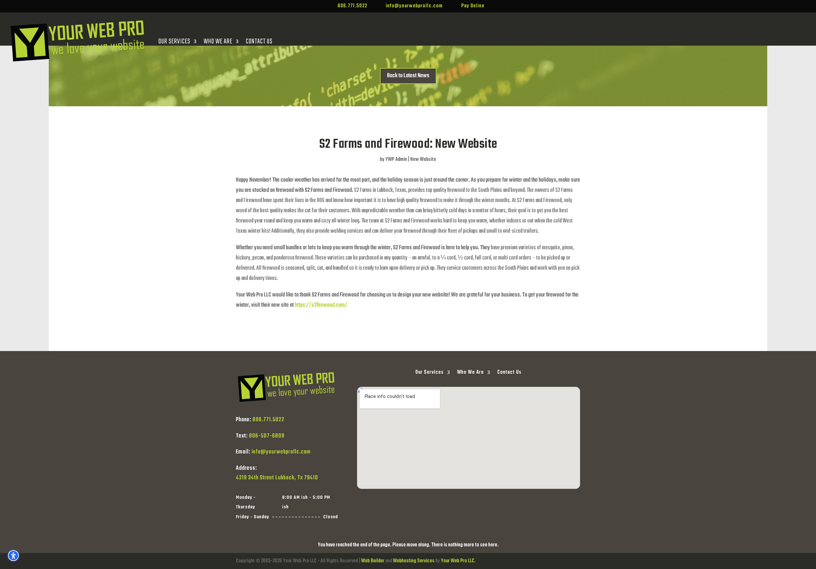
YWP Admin (396, 159)
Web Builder (372, 561)
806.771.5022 (268, 419)
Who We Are (218, 41)
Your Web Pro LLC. (458, 561)
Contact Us (259, 41)
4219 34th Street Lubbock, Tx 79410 (277, 478)
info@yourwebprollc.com (281, 452)
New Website (423, 159)
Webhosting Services (413, 561)
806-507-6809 (266, 436)
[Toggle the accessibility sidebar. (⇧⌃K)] (13, 555)
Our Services (174, 41)
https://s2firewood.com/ (320, 305)
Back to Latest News (408, 75)
